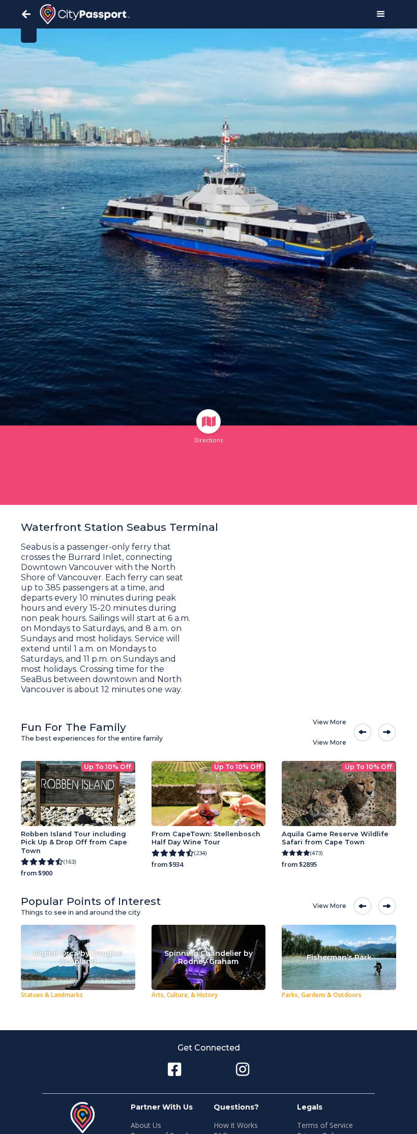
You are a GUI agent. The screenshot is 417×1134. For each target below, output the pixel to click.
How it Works (236, 1125)
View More (329, 722)
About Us (146, 1125)
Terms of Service (325, 1125)
